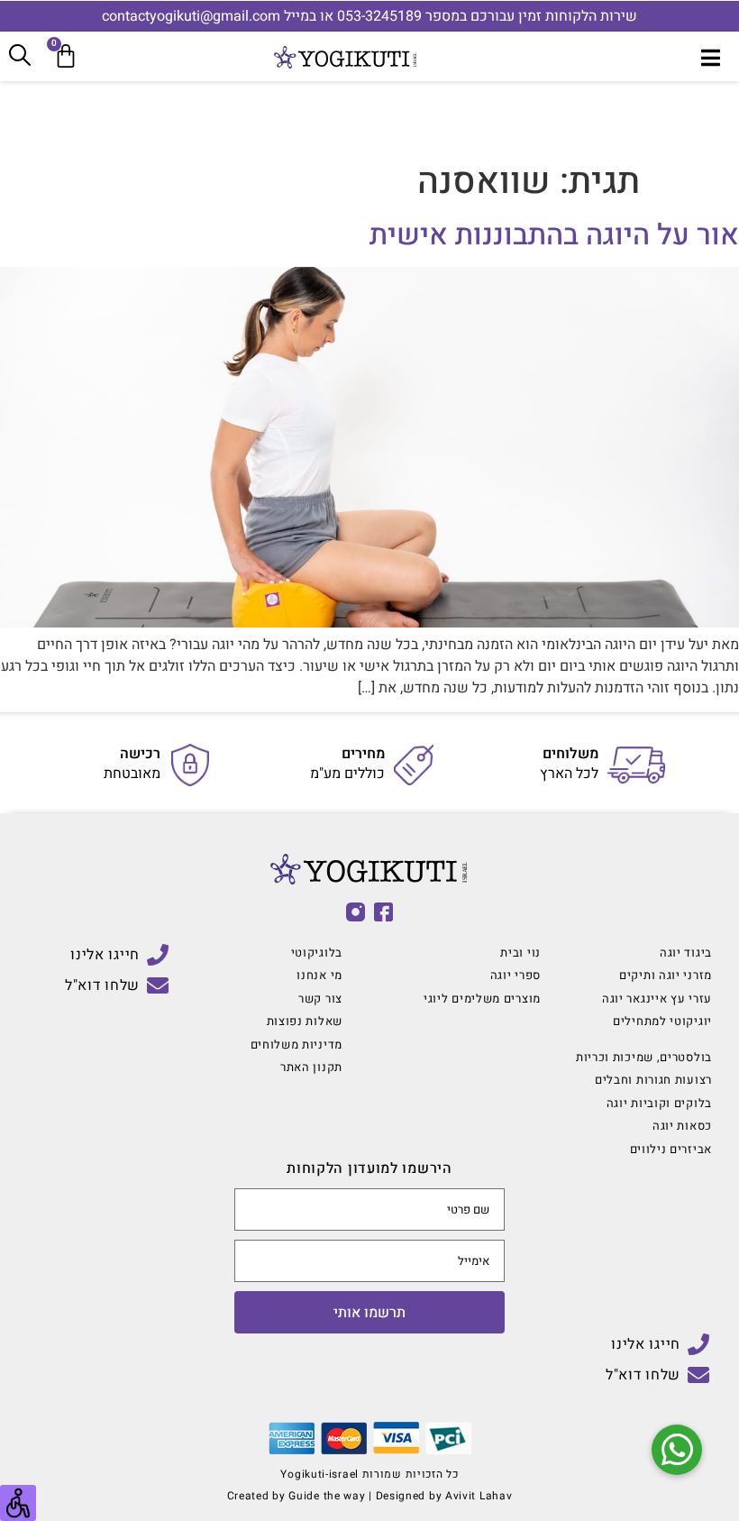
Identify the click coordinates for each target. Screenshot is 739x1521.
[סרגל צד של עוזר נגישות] (18, 1503)
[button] (677, 1450)
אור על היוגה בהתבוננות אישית (554, 235)
